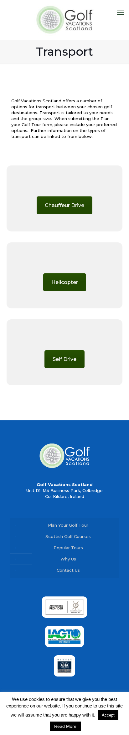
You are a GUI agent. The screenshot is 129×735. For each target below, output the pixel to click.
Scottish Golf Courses (68, 536)
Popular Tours (68, 547)
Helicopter (64, 282)
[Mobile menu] (120, 12)
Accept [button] (108, 715)
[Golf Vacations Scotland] (64, 19)
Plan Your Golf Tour (68, 525)
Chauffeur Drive (64, 205)
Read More (65, 726)
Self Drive (64, 359)
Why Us (68, 558)
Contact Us (68, 570)
